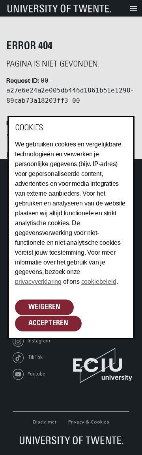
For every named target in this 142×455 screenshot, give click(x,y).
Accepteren (48, 323)
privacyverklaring (38, 281)
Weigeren (44, 307)
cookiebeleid (98, 281)
